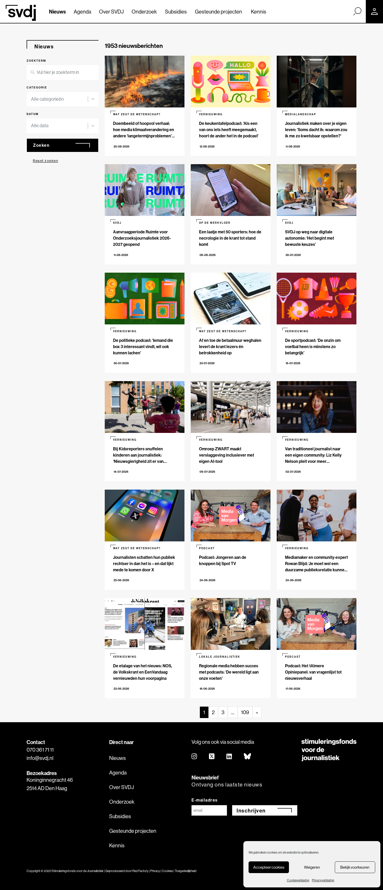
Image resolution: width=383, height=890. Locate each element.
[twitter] (212, 756)
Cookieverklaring (298, 880)
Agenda (82, 11)
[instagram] (194, 756)
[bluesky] (247, 756)
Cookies (167, 871)
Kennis (258, 11)
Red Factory (140, 871)
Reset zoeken (45, 160)
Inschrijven (251, 810)
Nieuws (57, 11)
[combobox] (62, 99)
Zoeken (41, 145)
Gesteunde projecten (218, 11)
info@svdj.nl (40, 758)
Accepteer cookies (268, 867)
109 (245, 712)
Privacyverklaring (323, 880)
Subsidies (176, 11)
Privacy (155, 871)
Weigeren (312, 867)
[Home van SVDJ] (21, 13)
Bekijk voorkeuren (354, 867)
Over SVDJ (111, 11)
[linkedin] (229, 756)
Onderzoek (144, 11)
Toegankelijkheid (185, 871)
